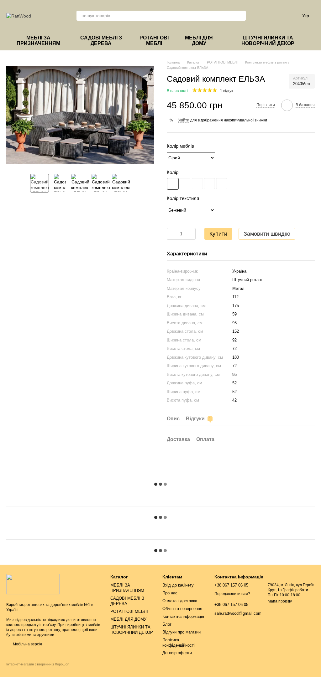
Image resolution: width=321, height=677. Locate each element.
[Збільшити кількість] (191, 233)
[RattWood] (33, 584)
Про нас (169, 593)
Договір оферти (177, 652)
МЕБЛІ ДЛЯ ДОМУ (199, 40)
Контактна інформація (183, 616)
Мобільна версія (27, 644)
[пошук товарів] (241, 16)
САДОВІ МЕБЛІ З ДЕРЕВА (101, 40)
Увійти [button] (183, 120)
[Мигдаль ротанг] (185, 183)
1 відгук (226, 91)
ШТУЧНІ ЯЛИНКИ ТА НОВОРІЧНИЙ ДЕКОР (267, 40)
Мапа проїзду (280, 601)
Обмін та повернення (182, 608)
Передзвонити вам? (232, 594)
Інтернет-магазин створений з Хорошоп (37, 664)
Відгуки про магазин (181, 632)
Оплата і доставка (179, 600)
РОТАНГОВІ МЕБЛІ (154, 40)
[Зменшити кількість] (171, 233)
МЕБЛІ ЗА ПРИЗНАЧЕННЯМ (38, 40)
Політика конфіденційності (178, 643)
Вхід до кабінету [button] (178, 585)
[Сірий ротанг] (172, 183)
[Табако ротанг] (221, 183)
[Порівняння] (258, 16)
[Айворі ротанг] (197, 183)
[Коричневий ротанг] (209, 183)
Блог (166, 624)
